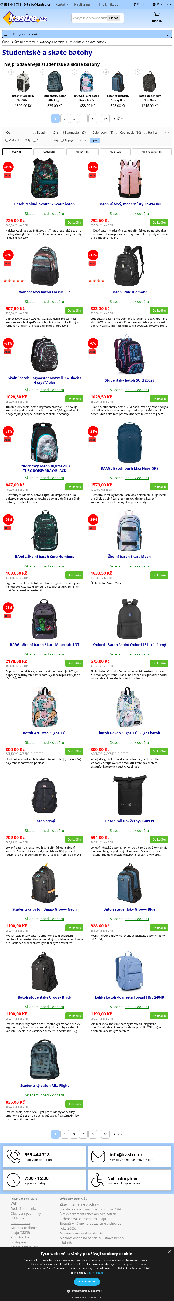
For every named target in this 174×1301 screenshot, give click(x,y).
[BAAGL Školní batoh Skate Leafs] (86, 82)
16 (105, 119)
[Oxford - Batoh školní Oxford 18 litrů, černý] (129, 638)
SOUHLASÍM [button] (87, 1281)
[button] (87, 1291)
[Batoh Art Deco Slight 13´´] (45, 726)
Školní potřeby (24, 42)
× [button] (169, 1252)
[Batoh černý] (44, 814)
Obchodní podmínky (26, 1213)
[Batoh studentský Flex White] (23, 82)
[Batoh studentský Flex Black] (149, 82)
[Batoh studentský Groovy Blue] (118, 82)
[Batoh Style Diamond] (129, 285)
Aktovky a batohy (52, 42)
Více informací (95, 1272)
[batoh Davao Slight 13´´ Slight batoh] (129, 726)
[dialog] (87, 1274)
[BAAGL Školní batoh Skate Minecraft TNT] (44, 638)
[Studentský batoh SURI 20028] (129, 373)
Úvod (5, 42)
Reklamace (18, 1218)
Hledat (113, 18)
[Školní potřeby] (25, 18)
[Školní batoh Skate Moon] (129, 549)
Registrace (164, 4)
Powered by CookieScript (87, 1297)
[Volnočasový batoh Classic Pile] (44, 285)
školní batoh (30, 407)
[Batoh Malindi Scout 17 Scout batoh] (44, 197)
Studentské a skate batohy (87, 42)
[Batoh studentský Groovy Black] (44, 990)
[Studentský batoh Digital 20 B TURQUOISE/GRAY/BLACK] (45, 461)
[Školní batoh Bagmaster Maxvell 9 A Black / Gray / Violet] (44, 373)
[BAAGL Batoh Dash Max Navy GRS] (129, 461)
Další (116, 119)
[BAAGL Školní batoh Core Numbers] (44, 549)
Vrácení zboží (20, 1223)
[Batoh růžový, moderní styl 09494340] (129, 197)
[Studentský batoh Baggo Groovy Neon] (44, 902)
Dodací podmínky (23, 1208)
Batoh (30, 234)
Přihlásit (143, 4)
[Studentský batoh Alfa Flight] (55, 82)
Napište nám (83, 4)
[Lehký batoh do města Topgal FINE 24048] (129, 990)
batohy (125, 1024)
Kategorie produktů (27, 34)
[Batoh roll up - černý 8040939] (129, 814)
